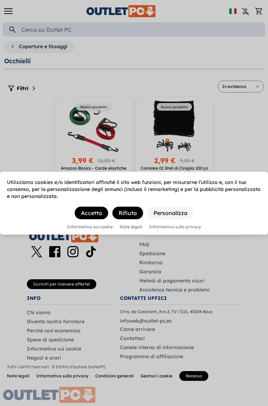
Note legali (131, 227)
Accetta (91, 212)
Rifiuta (128, 212)
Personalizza (170, 212)
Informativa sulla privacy (175, 227)
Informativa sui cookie (90, 227)
